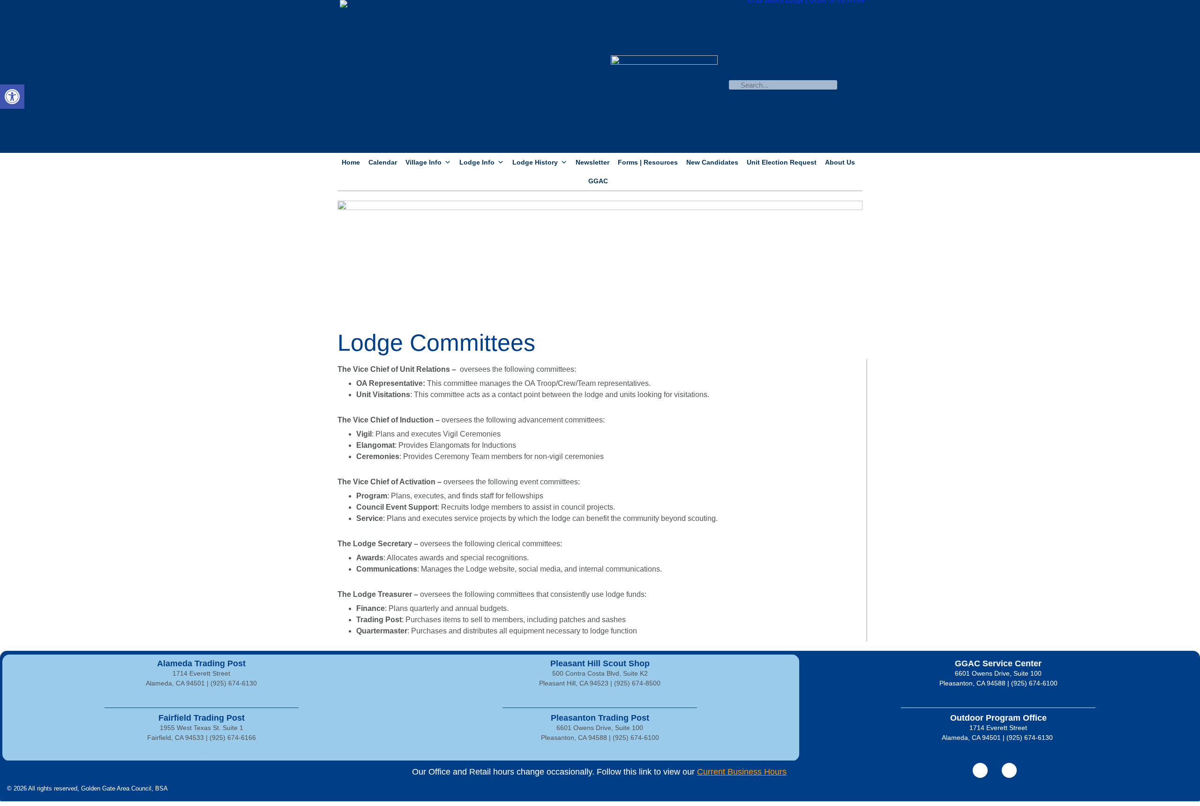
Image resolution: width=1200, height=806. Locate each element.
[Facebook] (854, 76)
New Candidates (712, 162)
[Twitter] (1009, 770)
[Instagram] (854, 95)
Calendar (382, 162)
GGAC (598, 181)
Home (351, 162)
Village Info (423, 162)
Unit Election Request (782, 162)
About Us (840, 162)
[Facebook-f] (980, 770)
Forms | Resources (648, 162)
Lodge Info (477, 162)
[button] (12, 96)
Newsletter (592, 162)
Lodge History (535, 162)
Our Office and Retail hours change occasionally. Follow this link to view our (599, 771)
